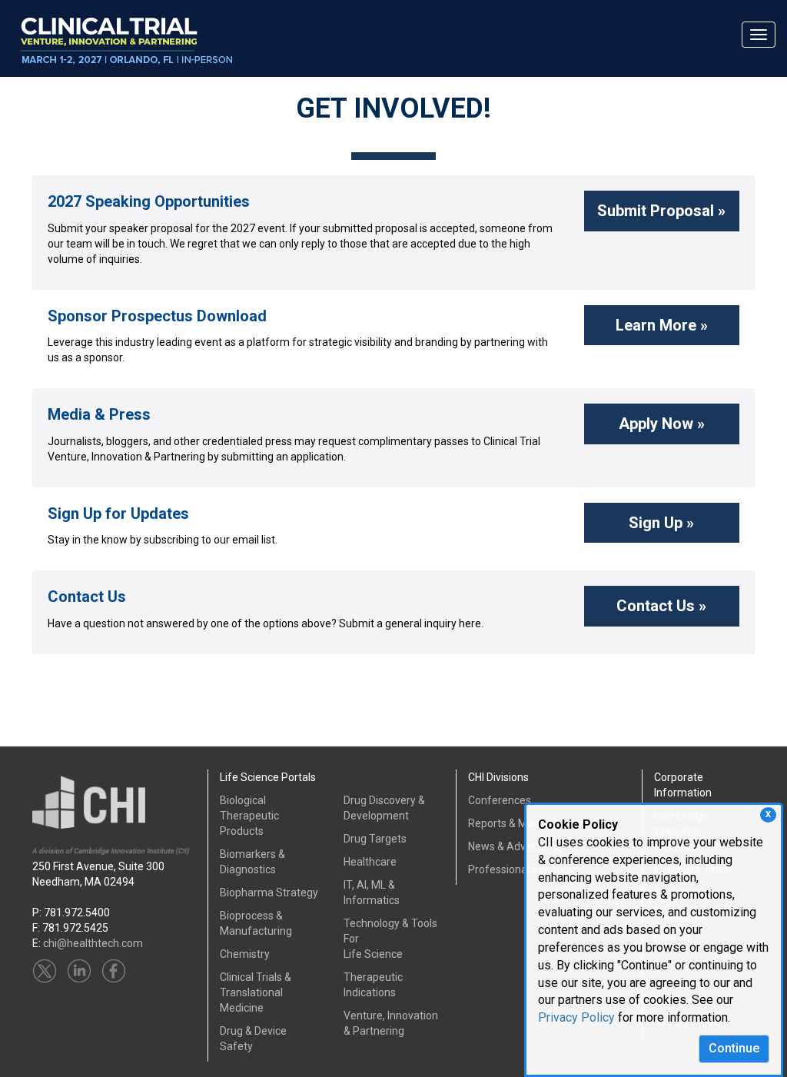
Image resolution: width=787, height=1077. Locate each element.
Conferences (499, 800)
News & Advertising (515, 846)
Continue (734, 1048)
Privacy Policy (576, 1017)
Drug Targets (375, 839)
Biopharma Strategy (269, 892)
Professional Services (520, 869)
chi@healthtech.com (93, 943)
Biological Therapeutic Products (249, 815)
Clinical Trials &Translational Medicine (255, 992)
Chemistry (245, 954)
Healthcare (370, 862)
